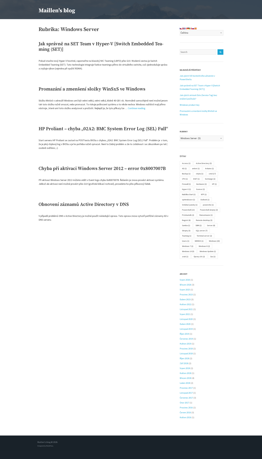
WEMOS (199, 241)
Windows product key (189, 104)
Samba (186, 225)
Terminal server (204, 236)
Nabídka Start (189, 194)
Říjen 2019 (184, 333)
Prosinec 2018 (186, 348)
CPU (185, 179)
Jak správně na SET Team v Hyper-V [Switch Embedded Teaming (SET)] (101, 46)
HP (214, 184)
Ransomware (206, 215)
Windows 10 (188, 251)
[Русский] (193, 28)
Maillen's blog (57, 10)
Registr (186, 220)
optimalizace (188, 199)
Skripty (186, 230)
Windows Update (208, 251)
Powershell (188, 210)
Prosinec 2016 (186, 407)
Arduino (209, 168)
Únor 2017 (184, 402)
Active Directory (204, 163)
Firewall (186, 184)
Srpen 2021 (185, 314)
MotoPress (49, 446)
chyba (199, 173)
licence (200, 189)
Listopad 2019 (186, 329)
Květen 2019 (185, 343)
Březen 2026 (185, 284)
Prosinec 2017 (186, 388)
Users (185, 241)
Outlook (204, 199)
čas (212, 256)
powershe (208, 205)
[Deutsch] (188, 28)
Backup (186, 173)
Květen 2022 (185, 304)
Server (211, 225)
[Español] (195, 28)
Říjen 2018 (184, 358)
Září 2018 (184, 363)
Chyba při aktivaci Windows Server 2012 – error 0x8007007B (102, 168)
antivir (196, 168)
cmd (212, 173)
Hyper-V (186, 189)
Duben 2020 (185, 324)
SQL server (201, 230)
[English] (183, 28)
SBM (199, 225)
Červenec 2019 (186, 338)
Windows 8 (204, 246)
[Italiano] (191, 28)
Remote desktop (204, 220)
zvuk (185, 256)
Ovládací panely (189, 205)
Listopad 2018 (186, 353)
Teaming (186, 236)
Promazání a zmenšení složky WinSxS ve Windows (92, 89)
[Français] (186, 28)
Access (186, 163)
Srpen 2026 (185, 279)
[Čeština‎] (181, 28)
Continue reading (136, 108)
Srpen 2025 (185, 289)
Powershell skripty (209, 210)
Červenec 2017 (186, 397)
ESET (196, 179)
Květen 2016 (185, 417)
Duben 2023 (185, 299)
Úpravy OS (199, 256)
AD (184, 168)
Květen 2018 (185, 373)
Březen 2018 (185, 378)
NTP (204, 194)
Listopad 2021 (186, 309)
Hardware (201, 184)
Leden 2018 (185, 383)
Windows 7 (187, 246)
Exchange (210, 179)
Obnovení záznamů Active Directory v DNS (84, 204)
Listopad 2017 (186, 392)
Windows (214, 241)
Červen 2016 (185, 412)
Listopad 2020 (186, 319)
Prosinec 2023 (186, 294)
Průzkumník (188, 215)
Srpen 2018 (185, 368)
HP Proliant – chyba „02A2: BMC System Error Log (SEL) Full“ (103, 129)
